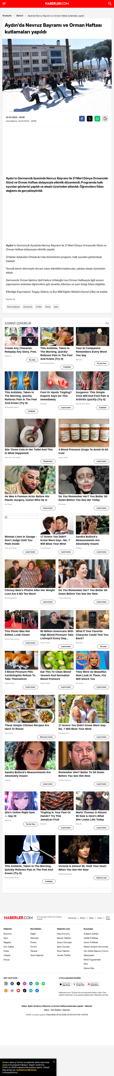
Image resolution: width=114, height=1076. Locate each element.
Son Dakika (9, 946)
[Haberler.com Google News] (6, 983)
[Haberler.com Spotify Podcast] (43, 983)
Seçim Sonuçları (64, 942)
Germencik (27, 307)
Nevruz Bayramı (13, 307)
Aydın (56, 307)
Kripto (6, 951)
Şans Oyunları (63, 946)
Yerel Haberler (37, 955)
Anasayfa (7, 15)
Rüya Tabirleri (63, 951)
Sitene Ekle (89, 968)
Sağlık (33, 933)
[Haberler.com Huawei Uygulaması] (93, 984)
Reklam (82, 918)
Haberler (8, 928)
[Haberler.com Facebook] (12, 983)
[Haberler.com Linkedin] (30, 983)
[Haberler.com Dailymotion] (37, 990)
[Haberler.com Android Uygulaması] (79, 984)
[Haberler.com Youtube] (18, 990)
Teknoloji (34, 938)
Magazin (7, 942)
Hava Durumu (63, 933)
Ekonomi (8, 933)
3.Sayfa (7, 955)
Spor (6, 938)
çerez (5, 1065)
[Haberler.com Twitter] (18, 983)
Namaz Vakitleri (64, 938)
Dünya (47, 307)
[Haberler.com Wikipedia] (12, 990)
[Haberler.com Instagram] (24, 983)
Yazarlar (34, 951)
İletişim (91, 918)
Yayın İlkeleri (108, 918)
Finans (33, 942)
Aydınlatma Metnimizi (26, 1070)
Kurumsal (88, 928)
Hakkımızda (72, 918)
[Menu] (4, 3)
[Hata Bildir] (51, 1014)
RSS (86, 964)
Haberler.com (63, 928)
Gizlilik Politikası (91, 938)
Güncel (19, 15)
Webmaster (89, 955)
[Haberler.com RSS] (6, 990)
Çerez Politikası (91, 942)
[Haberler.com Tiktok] (24, 990)
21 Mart (39, 307)
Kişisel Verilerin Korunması (96, 946)
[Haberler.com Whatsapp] (37, 983)
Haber (46, 1010)
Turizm (33, 946)
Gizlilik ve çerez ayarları (36, 1014)
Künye (100, 918)
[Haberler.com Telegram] (30, 990)
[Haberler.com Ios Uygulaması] (65, 984)
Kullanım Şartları (91, 933)
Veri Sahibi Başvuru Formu (96, 951)
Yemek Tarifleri (64, 955)
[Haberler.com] (18, 918)
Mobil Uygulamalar (92, 959)
